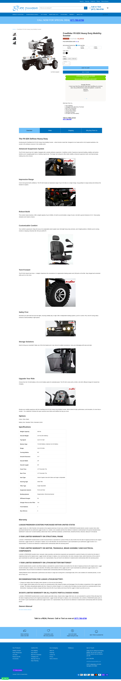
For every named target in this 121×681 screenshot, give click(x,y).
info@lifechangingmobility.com (94, 661)
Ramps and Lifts (53, 14)
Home (14, 29)
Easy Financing (34, 660)
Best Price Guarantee (36, 654)
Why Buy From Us (35, 658)
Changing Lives (34, 656)
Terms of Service (104, 1)
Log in (106, 14)
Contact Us (93, 1)
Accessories (64, 14)
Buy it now (85, 72)
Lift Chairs (44, 14)
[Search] (85, 8)
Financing (87, 1)
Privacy (98, 1)
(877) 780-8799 (80, 618)
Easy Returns (34, 652)
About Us (82, 1)
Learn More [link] (82, 45)
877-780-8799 (77, 20)
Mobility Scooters (18, 14)
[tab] (29, 130)
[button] (84, 98)
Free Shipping (34, 650)
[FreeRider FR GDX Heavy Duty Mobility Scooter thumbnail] (14, 34)
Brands (72, 14)
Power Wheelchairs (32, 14)
